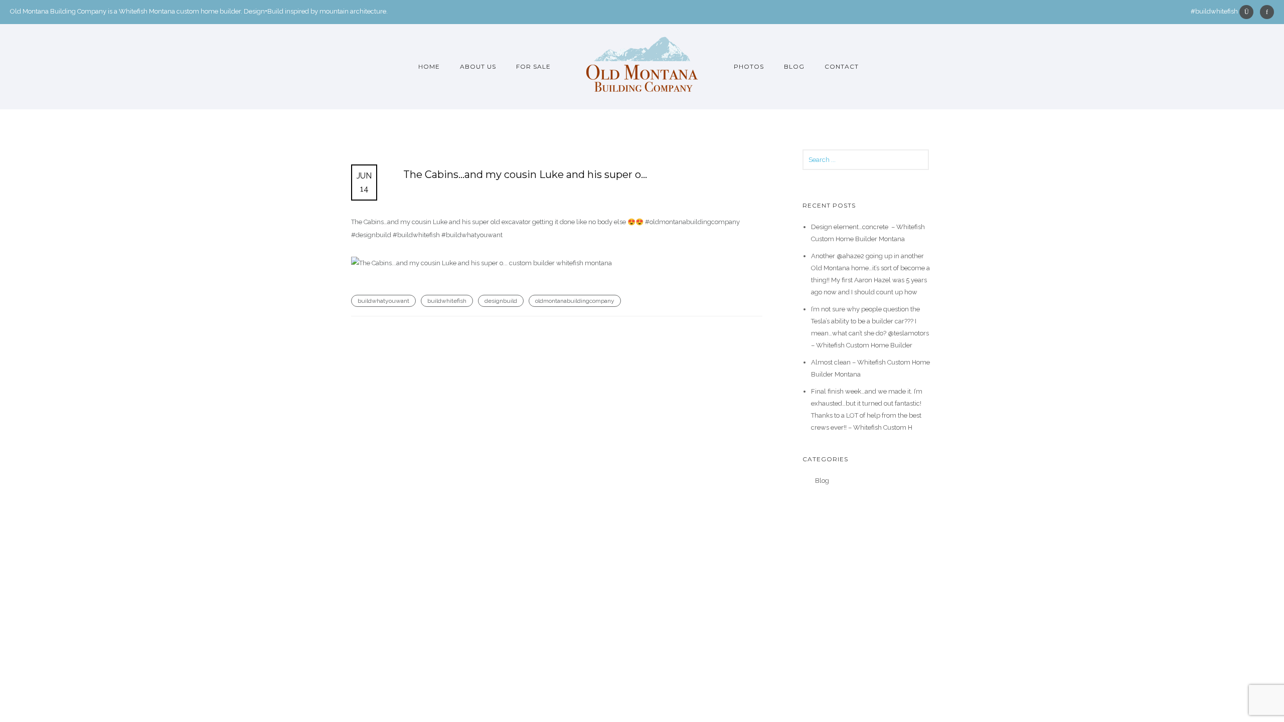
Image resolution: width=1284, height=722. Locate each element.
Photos (749, 66)
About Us (478, 66)
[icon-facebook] (1267, 12)
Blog (794, 66)
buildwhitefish (446, 300)
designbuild (501, 300)
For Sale (533, 66)
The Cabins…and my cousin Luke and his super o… (525, 174)
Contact (842, 66)
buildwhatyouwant (383, 300)
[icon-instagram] (1248, 12)
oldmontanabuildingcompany (574, 300)
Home (429, 66)
